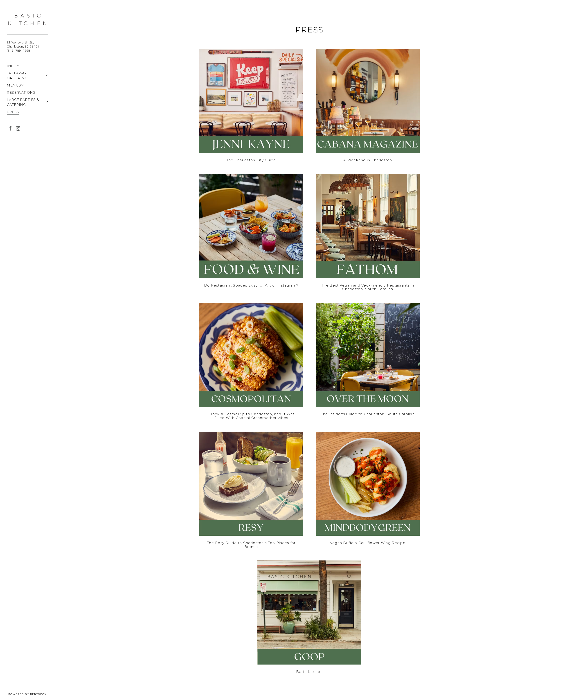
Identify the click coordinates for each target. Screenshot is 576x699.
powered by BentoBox (31, 694)
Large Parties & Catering (23, 102)
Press (13, 112)
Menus (14, 85)
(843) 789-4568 (18, 50)
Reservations (21, 92)
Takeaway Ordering (17, 75)
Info (11, 66)
